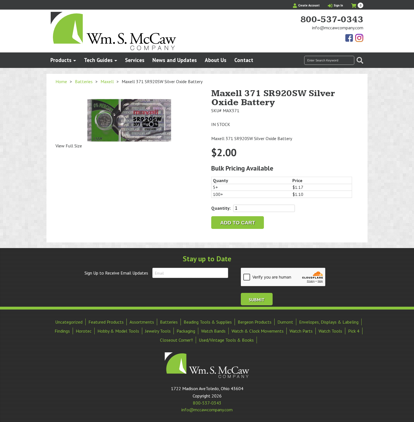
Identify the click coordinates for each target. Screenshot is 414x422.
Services (134, 59)
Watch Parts (301, 331)
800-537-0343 (331, 19)
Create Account (308, 5)
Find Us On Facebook (349, 38)
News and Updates (174, 59)
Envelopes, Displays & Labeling (329, 322)
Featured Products (106, 322)
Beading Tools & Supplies (208, 322)
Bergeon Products (254, 322)
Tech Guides (98, 59)
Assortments (142, 322)
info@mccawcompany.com (337, 27)
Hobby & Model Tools (118, 331)
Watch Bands (213, 331)
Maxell (107, 81)
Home (61, 81)
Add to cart (237, 223)
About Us (215, 59)
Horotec (84, 331)
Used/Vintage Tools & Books (226, 340)
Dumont (285, 322)
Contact (243, 59)
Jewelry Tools (158, 331)
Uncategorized (69, 322)
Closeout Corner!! (176, 340)
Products (61, 59)
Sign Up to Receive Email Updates (116, 273)
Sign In (338, 5)
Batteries (84, 81)
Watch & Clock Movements (258, 331)
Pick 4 (353, 331)
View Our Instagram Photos (359, 38)
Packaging (186, 331)
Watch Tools (330, 331)
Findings (62, 331)
